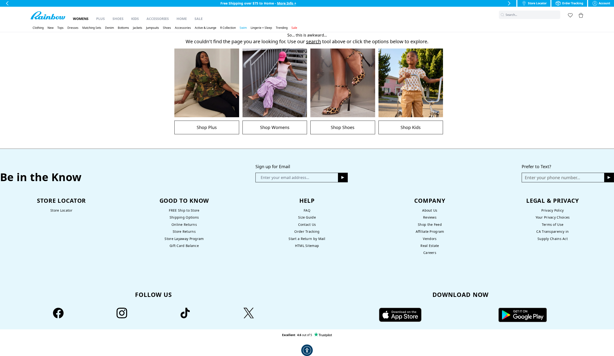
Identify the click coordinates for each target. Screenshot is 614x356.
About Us (429, 210)
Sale (199, 18)
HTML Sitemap (307, 245)
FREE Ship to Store (184, 210)
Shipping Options (184, 217)
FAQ (307, 210)
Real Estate (429, 245)
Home (182, 18)
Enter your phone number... (552, 177)
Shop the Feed (430, 224)
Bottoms (123, 28)
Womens (81, 18)
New (50, 28)
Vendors (430, 238)
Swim (243, 28)
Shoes (118, 18)
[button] (557, 15)
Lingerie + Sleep (261, 28)
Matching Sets (91, 28)
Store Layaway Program (184, 238)
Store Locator (61, 210)
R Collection (228, 28)
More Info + (286, 3)
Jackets (137, 28)
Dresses (72, 28)
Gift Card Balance (184, 245)
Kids (135, 18)
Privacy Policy (552, 210)
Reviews (430, 217)
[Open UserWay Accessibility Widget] (307, 350)
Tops (60, 28)
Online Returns (184, 224)
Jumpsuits (152, 28)
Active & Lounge (205, 28)
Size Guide (307, 217)
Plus (100, 18)
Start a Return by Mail (307, 238)
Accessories (158, 18)
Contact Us (307, 224)
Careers (429, 252)
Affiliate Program (430, 231)
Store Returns (184, 231)
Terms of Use (552, 224)
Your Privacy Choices (553, 217)
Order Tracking (306, 231)
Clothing (38, 28)
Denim (109, 28)
